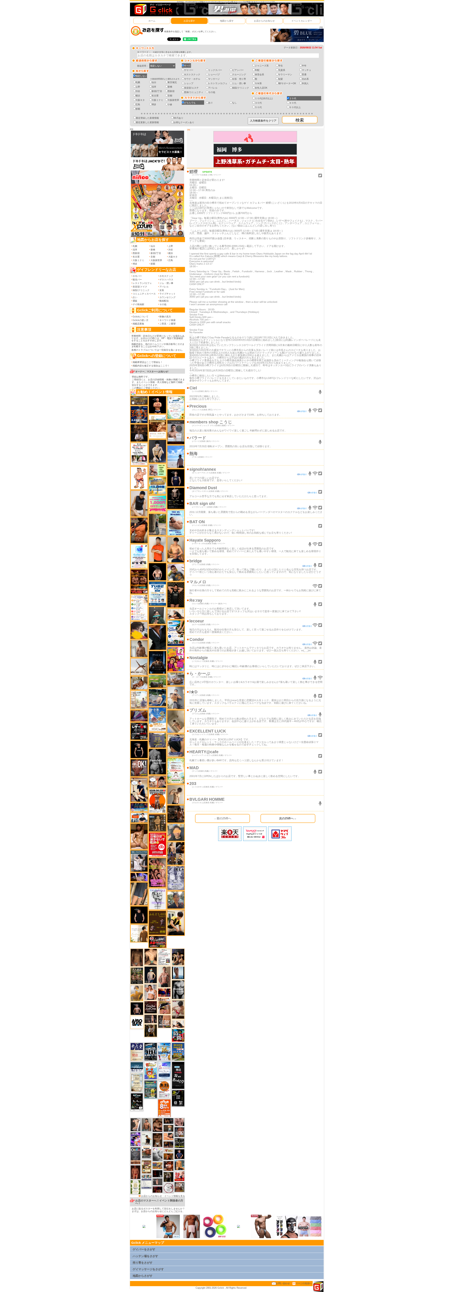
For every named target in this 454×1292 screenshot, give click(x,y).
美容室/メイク (140, 286)
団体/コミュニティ (193, 92)
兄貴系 (281, 70)
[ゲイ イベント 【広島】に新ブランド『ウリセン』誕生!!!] (135, 1187)
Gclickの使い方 (140, 320)
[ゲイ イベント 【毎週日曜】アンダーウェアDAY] (139, 715)
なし (234, 102)
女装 (161, 290)
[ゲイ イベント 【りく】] (136, 993)
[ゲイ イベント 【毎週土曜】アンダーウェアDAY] (168, 1144)
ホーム (151, 20)
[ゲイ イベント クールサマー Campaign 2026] (176, 633)
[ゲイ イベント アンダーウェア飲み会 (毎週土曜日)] (157, 740)
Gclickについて (140, 316)
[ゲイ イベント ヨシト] (139, 630)
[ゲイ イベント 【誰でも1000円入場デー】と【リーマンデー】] (157, 1165)
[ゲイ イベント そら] (157, 1125)
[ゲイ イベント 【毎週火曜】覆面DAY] (157, 1189)
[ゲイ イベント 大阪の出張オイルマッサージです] (176, 697)
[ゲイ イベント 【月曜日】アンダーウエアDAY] (164, 1021)
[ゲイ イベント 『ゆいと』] (157, 451)
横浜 (137, 95)
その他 (211, 92)
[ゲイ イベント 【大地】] (178, 956)
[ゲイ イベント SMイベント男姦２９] (157, 1173)
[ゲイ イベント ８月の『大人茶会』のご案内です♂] (136, 975)
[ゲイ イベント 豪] (150, 1030)
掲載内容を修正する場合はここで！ (151, 365)
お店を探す (189, 20)
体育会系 (259, 74)
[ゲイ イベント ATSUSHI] (176, 456)
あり (210, 102)
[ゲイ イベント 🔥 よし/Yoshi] (168, 1128)
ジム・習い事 (239, 83)
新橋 (170, 86)
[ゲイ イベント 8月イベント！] (139, 807)
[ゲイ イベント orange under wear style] (157, 800)
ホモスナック (166, 276)
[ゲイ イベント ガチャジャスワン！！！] (150, 1007)
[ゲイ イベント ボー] (157, 524)
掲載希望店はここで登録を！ (148, 362)
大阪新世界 (173, 100)
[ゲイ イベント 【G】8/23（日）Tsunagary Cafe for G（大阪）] (139, 817)
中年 (304, 65)
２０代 (292, 98)
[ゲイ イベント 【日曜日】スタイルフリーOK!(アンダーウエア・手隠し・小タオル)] (139, 767)
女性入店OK (261, 87)
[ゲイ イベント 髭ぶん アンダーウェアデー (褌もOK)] (139, 478)
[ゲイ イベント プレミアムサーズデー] (168, 1187)
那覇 (137, 109)
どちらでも (190, 102)
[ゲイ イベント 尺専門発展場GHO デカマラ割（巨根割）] (179, 1175)
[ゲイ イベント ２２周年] (150, 1070)
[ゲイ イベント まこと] (176, 794)
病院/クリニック (240, 87)
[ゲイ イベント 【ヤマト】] (179, 1165)
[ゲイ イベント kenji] (157, 637)
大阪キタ (140, 100)
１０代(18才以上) (264, 98)
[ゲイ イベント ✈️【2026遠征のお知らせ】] (139, 607)
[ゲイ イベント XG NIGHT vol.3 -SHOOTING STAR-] (139, 556)
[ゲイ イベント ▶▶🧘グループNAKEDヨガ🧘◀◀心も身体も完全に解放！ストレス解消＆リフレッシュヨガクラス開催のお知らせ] (176, 814)
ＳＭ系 (258, 83)
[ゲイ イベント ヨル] (146, 1138)
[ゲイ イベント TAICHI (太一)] (179, 1154)
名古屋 (155, 95)
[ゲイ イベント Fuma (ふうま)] (176, 477)
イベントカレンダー (301, 20)
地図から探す (227, 20)
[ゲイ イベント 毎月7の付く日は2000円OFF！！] (168, 1150)
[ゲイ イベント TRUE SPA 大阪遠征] (157, 469)
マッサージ (214, 79)
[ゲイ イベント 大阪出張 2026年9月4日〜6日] (168, 1165)
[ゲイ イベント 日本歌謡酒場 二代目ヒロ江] (146, 1166)
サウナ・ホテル (192, 79)
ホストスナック (192, 74)
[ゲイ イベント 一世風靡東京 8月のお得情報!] (176, 745)
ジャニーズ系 (262, 65)
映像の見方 (165, 316)
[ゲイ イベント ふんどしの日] (157, 922)
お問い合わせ (283, 1283)
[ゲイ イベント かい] (176, 721)
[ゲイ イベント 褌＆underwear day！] (139, 454)
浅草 (154, 86)
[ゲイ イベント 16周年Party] (164, 1051)
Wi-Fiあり (178, 118)
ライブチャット (167, 293)
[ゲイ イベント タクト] (164, 976)
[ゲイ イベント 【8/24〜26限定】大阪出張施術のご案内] (178, 1023)
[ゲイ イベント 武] (139, 432)
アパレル (212, 87)
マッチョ (306, 70)
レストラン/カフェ (217, 83)
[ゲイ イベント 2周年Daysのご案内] (178, 1098)
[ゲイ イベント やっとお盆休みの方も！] (139, 581)
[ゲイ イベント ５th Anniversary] (164, 1070)
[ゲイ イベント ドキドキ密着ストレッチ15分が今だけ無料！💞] (176, 498)
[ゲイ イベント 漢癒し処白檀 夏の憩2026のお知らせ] (139, 699)
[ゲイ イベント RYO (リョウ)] (157, 404)
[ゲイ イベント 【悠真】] (146, 1124)
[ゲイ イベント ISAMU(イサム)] (157, 571)
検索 (299, 120)
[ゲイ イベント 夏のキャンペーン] (176, 770)
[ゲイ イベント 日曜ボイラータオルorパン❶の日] (157, 872)
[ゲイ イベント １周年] (136, 1101)
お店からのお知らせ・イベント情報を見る (163, 1196)
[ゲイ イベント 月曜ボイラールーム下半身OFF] (150, 992)
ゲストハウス (166, 279)
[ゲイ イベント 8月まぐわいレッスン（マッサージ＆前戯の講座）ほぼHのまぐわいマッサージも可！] (176, 678)
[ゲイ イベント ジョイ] (157, 697)
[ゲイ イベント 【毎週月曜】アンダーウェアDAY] (164, 992)
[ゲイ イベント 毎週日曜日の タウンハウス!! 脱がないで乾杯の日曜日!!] (157, 844)
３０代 (258, 103)
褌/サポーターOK (287, 83)
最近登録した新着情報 (147, 118)
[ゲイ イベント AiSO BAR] (137, 1022)
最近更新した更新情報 (147, 122)
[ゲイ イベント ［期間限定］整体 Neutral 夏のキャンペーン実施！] (139, 503)
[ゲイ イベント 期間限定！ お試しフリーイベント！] (139, 400)
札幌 (137, 82)
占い (135, 297)
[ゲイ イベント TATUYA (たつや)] (139, 914)
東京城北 (172, 82)
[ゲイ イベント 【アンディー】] (168, 1136)
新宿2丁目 (157, 91)
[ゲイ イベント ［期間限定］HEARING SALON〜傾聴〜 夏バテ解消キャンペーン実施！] (176, 922)
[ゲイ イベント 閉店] (136, 1082)
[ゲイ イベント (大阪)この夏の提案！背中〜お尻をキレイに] (139, 861)
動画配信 (164, 301)
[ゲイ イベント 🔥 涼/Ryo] (168, 1156)
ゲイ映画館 (138, 304)
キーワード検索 (167, 320)
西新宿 (171, 91)
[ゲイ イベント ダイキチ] (176, 572)
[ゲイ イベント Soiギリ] (164, 1005)
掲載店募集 (138, 323)
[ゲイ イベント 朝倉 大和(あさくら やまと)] (179, 1122)
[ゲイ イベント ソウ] (157, 615)
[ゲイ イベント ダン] (139, 530)
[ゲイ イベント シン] (178, 1009)
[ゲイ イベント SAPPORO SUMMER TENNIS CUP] (150, 1051)
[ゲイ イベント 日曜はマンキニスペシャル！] (139, 414)
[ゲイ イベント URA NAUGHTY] (135, 1155)
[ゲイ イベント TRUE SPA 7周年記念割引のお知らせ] (176, 522)
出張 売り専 (239, 79)
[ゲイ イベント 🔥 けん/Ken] (150, 1018)
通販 (135, 301)
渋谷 (137, 91)
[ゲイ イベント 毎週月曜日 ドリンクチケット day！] (164, 956)
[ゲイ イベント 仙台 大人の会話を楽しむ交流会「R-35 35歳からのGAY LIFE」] (164, 1089)
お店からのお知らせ (264, 20)
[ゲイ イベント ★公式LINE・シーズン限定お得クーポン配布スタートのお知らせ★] (157, 504)
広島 (137, 104)
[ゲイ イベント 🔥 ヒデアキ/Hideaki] (176, 594)
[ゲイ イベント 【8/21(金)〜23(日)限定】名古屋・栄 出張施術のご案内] (176, 614)
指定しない (141, 76)
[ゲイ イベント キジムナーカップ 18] (150, 1089)
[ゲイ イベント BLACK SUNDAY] (157, 761)
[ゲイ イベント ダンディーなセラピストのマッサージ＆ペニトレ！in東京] (178, 972)
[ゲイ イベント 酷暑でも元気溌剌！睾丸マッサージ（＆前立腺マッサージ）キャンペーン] (157, 426)
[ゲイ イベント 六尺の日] (168, 1121)
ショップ (188, 83)
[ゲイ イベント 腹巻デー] (176, 878)
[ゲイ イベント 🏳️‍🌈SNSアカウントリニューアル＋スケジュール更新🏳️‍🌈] (139, 933)
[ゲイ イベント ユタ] (139, 648)
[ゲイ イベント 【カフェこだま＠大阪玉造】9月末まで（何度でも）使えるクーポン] (157, 719)
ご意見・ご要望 (167, 323)
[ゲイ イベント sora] (150, 956)
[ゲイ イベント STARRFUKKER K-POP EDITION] (135, 1139)
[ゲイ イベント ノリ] (139, 836)
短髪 (280, 79)
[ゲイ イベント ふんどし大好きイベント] (157, 822)
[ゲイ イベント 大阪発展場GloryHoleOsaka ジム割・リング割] (179, 1143)
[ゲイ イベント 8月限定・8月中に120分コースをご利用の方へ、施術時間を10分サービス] (176, 407)
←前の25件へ (222, 818)
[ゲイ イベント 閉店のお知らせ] (136, 1051)
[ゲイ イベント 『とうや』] (150, 974)
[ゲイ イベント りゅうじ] (157, 1140)
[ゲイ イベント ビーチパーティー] (178, 1051)
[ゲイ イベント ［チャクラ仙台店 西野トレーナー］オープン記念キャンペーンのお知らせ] (157, 549)
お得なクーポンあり (183, 122)
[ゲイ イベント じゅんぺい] (136, 957)
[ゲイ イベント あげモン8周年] (164, 1108)
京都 (170, 95)
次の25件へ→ (288, 818)
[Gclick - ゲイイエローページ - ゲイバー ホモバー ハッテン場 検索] (153, 9)
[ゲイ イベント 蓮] (168, 1176)
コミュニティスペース (144, 293)
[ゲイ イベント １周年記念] (139, 893)
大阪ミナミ (157, 100)
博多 (154, 104)
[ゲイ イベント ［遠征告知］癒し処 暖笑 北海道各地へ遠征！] (176, 549)
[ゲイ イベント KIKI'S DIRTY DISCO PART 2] (176, 659)
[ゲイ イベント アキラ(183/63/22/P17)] (176, 899)
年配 (257, 70)
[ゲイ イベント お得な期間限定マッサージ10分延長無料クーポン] (139, 789)
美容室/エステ (191, 87)
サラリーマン (285, 74)
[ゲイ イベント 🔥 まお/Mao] (157, 1181)
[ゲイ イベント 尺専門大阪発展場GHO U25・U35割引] (178, 1035)
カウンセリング (167, 297)
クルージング (239, 74)
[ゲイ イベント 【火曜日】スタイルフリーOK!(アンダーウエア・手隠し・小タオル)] (179, 1186)
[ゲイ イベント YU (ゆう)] (137, 1008)
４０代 (292, 103)
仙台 (154, 82)
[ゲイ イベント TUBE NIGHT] (157, 593)
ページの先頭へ (304, 1283)
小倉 (170, 104)
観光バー (137, 279)
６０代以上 (295, 107)
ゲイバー (188, 70)
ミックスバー (215, 70)
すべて (187, 65)
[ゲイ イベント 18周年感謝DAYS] (136, 1067)
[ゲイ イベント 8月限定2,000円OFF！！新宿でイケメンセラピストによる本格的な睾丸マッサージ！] (157, 1154)
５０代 (258, 107)
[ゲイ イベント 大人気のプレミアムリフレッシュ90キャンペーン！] (139, 877)
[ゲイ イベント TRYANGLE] (157, 898)
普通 (304, 74)
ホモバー (137, 276)
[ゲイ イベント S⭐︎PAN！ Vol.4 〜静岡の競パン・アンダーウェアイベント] (146, 1181)
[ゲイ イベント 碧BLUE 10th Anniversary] (157, 662)
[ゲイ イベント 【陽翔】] (176, 853)
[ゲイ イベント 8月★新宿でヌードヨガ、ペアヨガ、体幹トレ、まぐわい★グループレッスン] (139, 666)
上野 (137, 86)
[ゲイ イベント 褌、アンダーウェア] (146, 1152)
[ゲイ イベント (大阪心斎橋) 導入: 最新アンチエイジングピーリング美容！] (176, 432)
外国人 (305, 83)
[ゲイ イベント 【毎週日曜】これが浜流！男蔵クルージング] (157, 941)
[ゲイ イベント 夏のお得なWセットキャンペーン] (157, 485)
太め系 (305, 79)
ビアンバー (238, 70)
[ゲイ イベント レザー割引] (139, 731)
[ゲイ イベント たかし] (135, 1124)
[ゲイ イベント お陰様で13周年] (157, 681)
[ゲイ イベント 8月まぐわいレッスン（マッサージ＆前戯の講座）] (139, 683)
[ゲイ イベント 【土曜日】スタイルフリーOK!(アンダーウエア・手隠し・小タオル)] (179, 1132)
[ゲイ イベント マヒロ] (176, 832)
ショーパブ (214, 74)
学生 (280, 65)
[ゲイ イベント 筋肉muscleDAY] (178, 989)
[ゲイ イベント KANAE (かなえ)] (139, 749)
